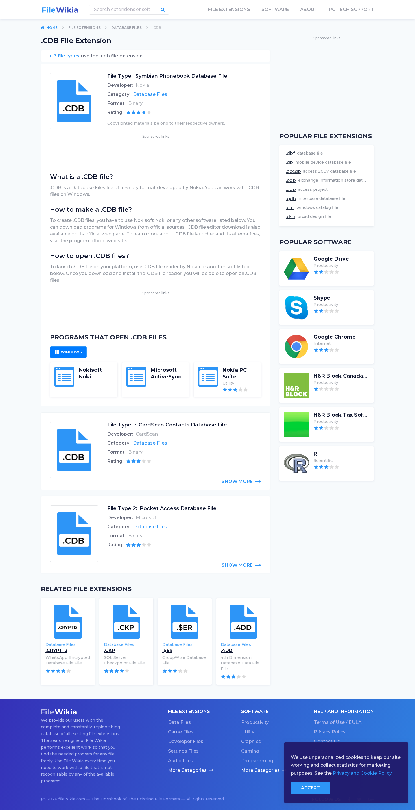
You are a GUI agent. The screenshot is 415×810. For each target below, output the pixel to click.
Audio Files (180, 760)
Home (52, 27)
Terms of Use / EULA (338, 722)
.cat (290, 207)
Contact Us (327, 741)
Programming (257, 760)
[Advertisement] (155, 152)
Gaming (250, 751)
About (309, 9)
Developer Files (185, 741)
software (275, 9)
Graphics (251, 741)
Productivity (255, 722)
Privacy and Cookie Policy (362, 773)
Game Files (180, 732)
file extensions (229, 9)
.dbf (290, 153)
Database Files (126, 27)
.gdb (291, 198)
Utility (247, 732)
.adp (291, 189)
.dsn (290, 216)
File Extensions (84, 27)
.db (289, 162)
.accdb (293, 171)
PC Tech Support (351, 9)
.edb (291, 180)
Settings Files (183, 751)
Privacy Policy (330, 732)
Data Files (179, 722)
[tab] (68, 352)
